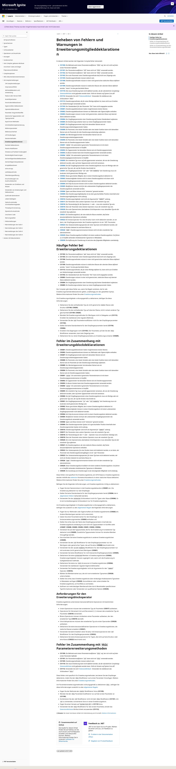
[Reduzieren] (27, 32)
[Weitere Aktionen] (118, 33)
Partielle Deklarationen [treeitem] (12, 145)
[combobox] (14, 35)
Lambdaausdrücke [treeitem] (10, 172)
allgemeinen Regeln (84, 508)
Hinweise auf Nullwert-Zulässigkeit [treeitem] (16, 152)
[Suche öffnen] (165, 16)
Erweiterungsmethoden (92, 294)
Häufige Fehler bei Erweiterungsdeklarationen (158, 38)
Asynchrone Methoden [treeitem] (12, 121)
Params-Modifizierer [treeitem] (11, 148)
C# (68, 34)
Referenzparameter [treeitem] (11, 128)
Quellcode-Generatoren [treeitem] (12, 195)
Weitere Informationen (109, 713)
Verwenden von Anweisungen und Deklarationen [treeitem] (15, 191)
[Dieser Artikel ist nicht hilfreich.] (169, 53)
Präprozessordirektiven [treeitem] (11, 70)
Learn (58, 34)
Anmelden (170, 16)
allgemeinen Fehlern (67, 496)
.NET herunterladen (167, 21)
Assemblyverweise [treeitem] (10, 99)
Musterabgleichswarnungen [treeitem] (14, 155)
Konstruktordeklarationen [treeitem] (13, 102)
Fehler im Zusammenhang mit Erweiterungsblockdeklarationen (160, 42)
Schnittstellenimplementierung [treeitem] (14, 125)
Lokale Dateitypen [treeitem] (10, 199)
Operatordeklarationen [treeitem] (12, 109)
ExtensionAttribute (66, 93)
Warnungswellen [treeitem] (10, 218)
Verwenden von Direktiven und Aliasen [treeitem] (14, 185)
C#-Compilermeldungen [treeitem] (12, 83)
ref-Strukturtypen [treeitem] (10, 135)
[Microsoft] (3, 16)
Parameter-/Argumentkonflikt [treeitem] (14, 113)
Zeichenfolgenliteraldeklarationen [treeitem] (15, 158)
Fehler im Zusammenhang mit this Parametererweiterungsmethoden (160, 46)
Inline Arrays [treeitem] (9, 168)
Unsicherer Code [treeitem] (10, 214)
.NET (64, 34)
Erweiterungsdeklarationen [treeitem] (13, 142)
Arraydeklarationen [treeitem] (11, 165)
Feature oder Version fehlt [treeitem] (13, 96)
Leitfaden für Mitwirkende (66, 740)
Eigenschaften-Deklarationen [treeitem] (14, 106)
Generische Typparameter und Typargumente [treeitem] (14, 117)
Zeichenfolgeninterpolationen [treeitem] (14, 162)
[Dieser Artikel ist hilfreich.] (166, 53)
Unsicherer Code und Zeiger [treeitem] (12, 67)
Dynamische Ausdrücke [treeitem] (12, 211)
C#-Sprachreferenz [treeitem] (9, 40)
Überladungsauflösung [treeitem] (12, 175)
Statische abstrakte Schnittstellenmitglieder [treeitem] (12, 203)
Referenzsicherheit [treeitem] (11, 132)
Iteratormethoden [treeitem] (10, 138)
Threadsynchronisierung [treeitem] (12, 208)
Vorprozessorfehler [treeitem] (11, 87)
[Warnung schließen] (172, 3)
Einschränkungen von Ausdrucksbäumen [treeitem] (12, 180)
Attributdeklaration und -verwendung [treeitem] (13, 91)
